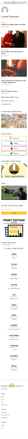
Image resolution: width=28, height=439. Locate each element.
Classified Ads (4, 417)
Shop (2, 428)
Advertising (4, 412)
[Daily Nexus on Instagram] (6, 389)
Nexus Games (6, 133)
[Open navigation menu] (25, 2)
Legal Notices (4, 405)
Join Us (2, 399)
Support (3, 422)
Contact (3, 409)
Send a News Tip (5, 415)
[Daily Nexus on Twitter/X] (4, 389)
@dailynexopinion (7, 244)
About (3, 394)
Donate (2, 425)
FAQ (2, 402)
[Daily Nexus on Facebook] (2, 389)
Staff (2, 397)
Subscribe (14, 213)
